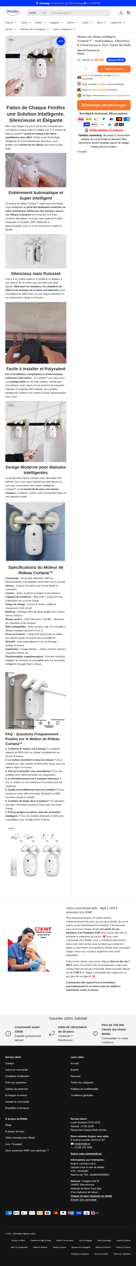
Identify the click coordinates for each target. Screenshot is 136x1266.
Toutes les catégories (82, 1082)
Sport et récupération (19, 1247)
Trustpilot (82, 151)
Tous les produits (101, 1254)
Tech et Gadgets (85, 1240)
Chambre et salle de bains (40, 1240)
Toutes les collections (122, 1254)
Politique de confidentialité (84, 1089)
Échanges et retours (16, 1095)
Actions (75, 1069)
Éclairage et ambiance (80, 1254)
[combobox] (69, 13)
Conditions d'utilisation (17, 1076)
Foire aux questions (16, 1082)
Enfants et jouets (59, 1247)
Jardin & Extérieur (123, 1240)
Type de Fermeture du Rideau (88, 52)
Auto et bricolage (104, 1240)
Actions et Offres (18, 1240)
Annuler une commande (84, 1199)
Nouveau (75, 1076)
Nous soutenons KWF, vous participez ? (27, 1150)
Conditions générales (82, 1095)
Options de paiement (16, 1089)
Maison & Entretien (103, 1247)
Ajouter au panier (114, 69)
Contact (9, 1063)
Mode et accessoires (65, 1240)
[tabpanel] (35, 495)
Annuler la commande (17, 1101)
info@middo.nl (82, 1143)
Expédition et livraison (17, 1108)
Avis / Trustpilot (13, 1144)
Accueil (75, 1063)
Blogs (8, 1125)
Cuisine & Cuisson (123, 1247)
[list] (35, 66)
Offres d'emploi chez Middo (20, 1137)
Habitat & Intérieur (40, 1247)
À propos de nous (14, 1131)
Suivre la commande (16, 1069)
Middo (19, 1234)
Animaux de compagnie (80, 1247)
